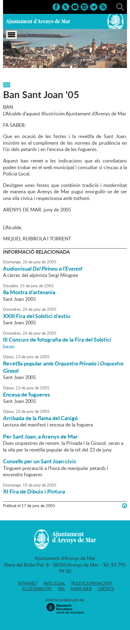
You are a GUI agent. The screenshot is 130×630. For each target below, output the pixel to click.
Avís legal (54, 583)
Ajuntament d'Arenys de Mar (38, 21)
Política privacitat (91, 583)
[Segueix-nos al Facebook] (56, 6)
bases (9, 346)
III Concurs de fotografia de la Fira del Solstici (57, 339)
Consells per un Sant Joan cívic (39, 461)
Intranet (27, 583)
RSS (61, 588)
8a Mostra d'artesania (29, 292)
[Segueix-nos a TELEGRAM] (94, 6)
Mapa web (81, 588)
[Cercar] (120, 6)
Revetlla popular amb (63, 366)
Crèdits (106, 588)
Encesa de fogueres (26, 394)
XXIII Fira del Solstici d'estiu (36, 316)
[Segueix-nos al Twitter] (66, 6)
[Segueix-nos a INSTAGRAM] (84, 6)
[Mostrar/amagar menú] (11, 35)
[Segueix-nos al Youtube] (75, 6)
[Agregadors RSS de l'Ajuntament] (103, 6)
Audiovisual (43, 268)
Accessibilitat (37, 588)
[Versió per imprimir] (124, 505)
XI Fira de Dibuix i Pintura (34, 491)
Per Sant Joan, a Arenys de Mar (40, 436)
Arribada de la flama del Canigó (40, 418)
